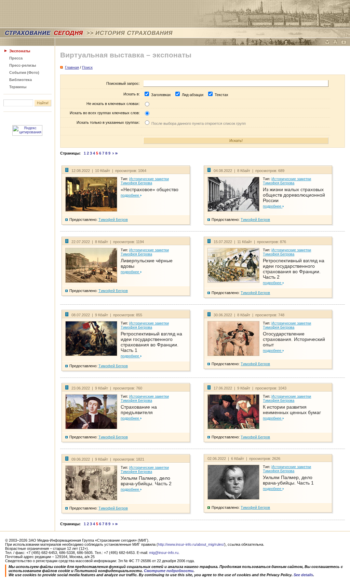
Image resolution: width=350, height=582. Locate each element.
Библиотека (20, 80)
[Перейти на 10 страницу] (113, 153)
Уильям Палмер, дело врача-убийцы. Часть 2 (146, 480)
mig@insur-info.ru (163, 553)
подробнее (130, 195)
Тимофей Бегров (113, 219)
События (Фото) (24, 72)
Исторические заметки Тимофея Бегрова (145, 181)
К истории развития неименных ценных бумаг (292, 409)
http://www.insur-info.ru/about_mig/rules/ (191, 544)
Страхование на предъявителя (139, 409)
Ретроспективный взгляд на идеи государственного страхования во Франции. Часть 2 (293, 269)
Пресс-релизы (22, 65)
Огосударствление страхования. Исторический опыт (294, 339)
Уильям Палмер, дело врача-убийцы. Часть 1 (288, 480)
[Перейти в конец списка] (116, 153)
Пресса (16, 58)
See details (303, 575)
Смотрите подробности (168, 571)
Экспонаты (19, 51)
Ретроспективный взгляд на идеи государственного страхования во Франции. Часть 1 (151, 342)
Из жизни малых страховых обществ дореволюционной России (294, 195)
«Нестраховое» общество (149, 189)
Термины (17, 87)
